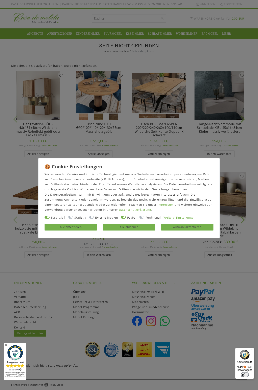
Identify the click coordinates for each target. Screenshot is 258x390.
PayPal (131, 218)
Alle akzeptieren (71, 227)
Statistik (80, 218)
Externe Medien (106, 218)
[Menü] (251, 350)
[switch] (245, 374)
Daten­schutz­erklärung (135, 210)
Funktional (153, 218)
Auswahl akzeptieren (187, 227)
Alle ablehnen (129, 227)
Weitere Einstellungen (179, 218)
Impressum (165, 204)
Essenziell (58, 218)
